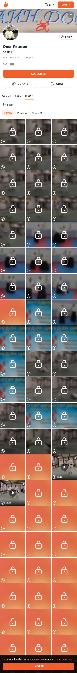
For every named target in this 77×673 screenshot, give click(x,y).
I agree (39, 666)
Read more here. (64, 659)
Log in (65, 4)
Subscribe (38, 73)
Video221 (38, 112)
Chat (60, 83)
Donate (23, 83)
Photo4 (22, 112)
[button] (6, 4)
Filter (10, 104)
